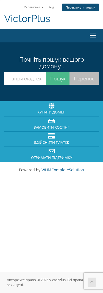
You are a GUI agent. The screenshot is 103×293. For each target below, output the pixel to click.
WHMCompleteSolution (62, 169)
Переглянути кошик (80, 7)
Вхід (51, 7)
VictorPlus (27, 19)
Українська (32, 7)
